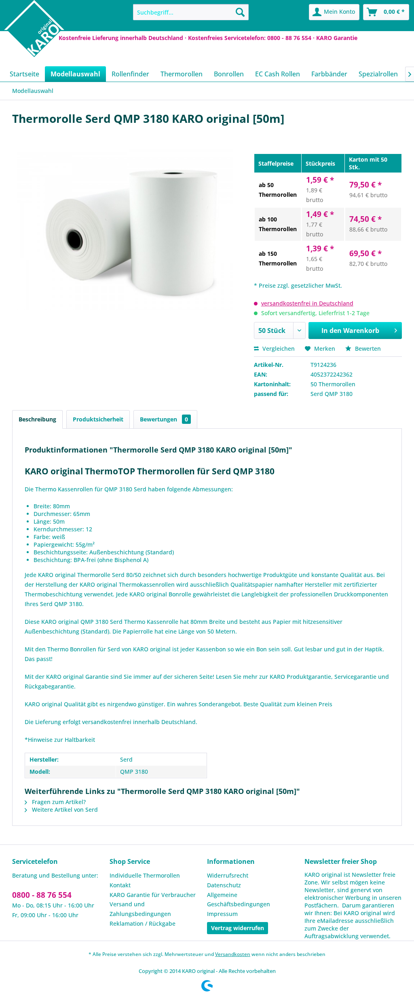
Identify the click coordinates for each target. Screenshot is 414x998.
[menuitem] (191, 12)
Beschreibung (37, 419)
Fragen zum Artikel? (58, 802)
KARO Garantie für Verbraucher (153, 895)
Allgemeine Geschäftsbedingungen (238, 899)
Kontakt (120, 885)
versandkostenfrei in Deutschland (307, 303)
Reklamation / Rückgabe (142, 923)
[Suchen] (240, 12)
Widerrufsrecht (227, 875)
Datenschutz (224, 885)
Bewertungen (164, 419)
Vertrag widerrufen (237, 928)
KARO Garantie (336, 38)
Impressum (222, 914)
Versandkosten (232, 954)
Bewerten (367, 348)
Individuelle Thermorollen (145, 875)
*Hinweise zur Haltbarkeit (60, 739)
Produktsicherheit (98, 419)
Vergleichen (278, 348)
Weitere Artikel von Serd (64, 809)
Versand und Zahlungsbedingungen (140, 909)
